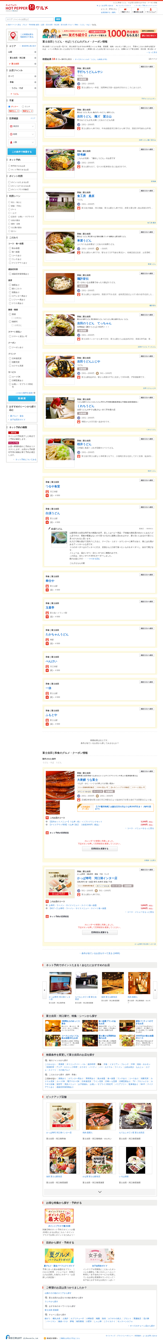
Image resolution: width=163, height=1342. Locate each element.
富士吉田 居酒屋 (52, 1310)
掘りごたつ (16, 289)
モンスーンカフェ (125, 1321)
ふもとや (51, 715)
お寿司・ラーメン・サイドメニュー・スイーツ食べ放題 (73, 905)
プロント (127, 1318)
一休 (48, 688)
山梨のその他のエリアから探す (58, 1293)
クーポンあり (17, 347)
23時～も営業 (111, 1081)
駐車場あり (133, 1084)
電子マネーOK (73, 1081)
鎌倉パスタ (63, 1321)
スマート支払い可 (19, 336)
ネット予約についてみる (25, 459)
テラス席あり (17, 303)
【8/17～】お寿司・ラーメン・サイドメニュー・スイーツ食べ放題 (77, 908)
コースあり (16, 255)
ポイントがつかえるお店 (20, 186)
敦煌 (104, 1318)
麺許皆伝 (83, 278)
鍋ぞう (47, 1318)
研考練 (81, 154)
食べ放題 (16, 252)
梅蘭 (98, 1318)
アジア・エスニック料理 (66, 1067)
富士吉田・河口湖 (52, 25)
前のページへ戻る (14, 25)
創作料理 (91, 1064)
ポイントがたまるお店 (20, 182)
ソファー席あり (18, 300)
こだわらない (50, 1064)
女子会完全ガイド (17, 419)
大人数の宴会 (16, 227)
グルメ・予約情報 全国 (30, 25)
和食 (76, 25)
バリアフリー (121, 1084)
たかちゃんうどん (57, 634)
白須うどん (53, 513)
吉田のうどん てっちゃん (94, 323)
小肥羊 (89, 1321)
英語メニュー (70, 1084)
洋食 (105, 1064)
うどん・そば (84, 25)
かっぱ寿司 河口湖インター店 (97, 878)
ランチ (27, 106)
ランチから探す (51, 1301)
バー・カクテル (105, 1067)
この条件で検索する (22, 151)
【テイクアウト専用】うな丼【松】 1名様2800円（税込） (74, 825)
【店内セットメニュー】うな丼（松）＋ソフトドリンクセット (75, 822)
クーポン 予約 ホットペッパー (146, 5)
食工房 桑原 (85, 196)
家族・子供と (16, 206)
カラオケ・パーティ (88, 1067)
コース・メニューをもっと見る (140, 828)
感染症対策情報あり (20, 274)
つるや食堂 (53, 486)
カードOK (16, 377)
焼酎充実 (16, 362)
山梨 (42, 25)
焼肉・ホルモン (116, 46)
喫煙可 (15, 322)
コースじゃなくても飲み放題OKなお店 (70, 1037)
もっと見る (152, 52)
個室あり (16, 285)
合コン (13, 231)
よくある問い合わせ (106, 5)
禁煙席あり (90, 1078)
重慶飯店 (137, 1318)
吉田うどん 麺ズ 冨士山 (94, 116)
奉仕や (50, 580)
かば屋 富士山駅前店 (91, 1176)
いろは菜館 (124, 1176)
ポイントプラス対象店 (20, 189)
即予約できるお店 (18, 166)
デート (13, 209)
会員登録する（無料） (109, 12)
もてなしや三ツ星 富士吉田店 (131, 1132)
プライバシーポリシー (125, 1336)
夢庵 (72, 1321)
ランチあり (16, 259)
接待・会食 (15, 224)
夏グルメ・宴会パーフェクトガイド (59, 1266)
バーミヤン (51, 1321)
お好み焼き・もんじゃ (134, 1067)
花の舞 (146, 1318)
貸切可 (59, 1084)
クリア (33, 118)
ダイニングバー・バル (75, 1064)
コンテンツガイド (124, 5)
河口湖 (143, 49)
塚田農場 (80, 1321)
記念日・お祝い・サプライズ (22, 217)
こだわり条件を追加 (24, 393)
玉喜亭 (50, 607)
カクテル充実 (17, 366)
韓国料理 (50, 1067)
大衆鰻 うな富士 (87, 779)
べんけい (51, 661)
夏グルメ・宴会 (17, 416)
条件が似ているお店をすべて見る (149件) (101, 953)
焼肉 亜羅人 (133, 997)
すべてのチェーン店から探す (142, 1326)
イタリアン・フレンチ (119, 1064)
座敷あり (16, 292)
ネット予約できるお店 (20, 170)
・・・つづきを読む (91, 559)
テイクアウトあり (19, 263)
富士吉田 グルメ (67, 25)
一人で (13, 213)
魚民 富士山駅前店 (109, 997)
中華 (133, 1064)
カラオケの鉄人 (114, 1318)
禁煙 (14, 314)
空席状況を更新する (99, 848)
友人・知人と (16, 202)
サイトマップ (110, 1336)
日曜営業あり (17, 380)
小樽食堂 (90, 1318)
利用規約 (138, 1336)
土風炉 (65, 1318)
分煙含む (18, 318)
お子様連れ (83, 1084)
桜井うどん (84, 444)
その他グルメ (64, 1070)
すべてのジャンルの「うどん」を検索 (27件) (91, 59)
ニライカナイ (109, 1321)
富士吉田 (135, 49)
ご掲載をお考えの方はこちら (69, 1338)
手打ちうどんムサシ (90, 71)
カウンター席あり (19, 296)
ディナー (14, 106)
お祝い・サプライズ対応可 (22, 385)
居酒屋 (105, 46)
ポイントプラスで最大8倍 (59, 1226)
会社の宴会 (15, 220)
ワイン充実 (98, 1081)
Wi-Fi (143, 1084)
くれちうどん (85, 406)
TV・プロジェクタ (141, 1081)
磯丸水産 (56, 1318)
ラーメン (118, 1067)
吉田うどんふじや (88, 361)
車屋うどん (84, 240)
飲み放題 (16, 248)
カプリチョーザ (77, 1318)
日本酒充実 (16, 358)
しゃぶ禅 (98, 1321)
